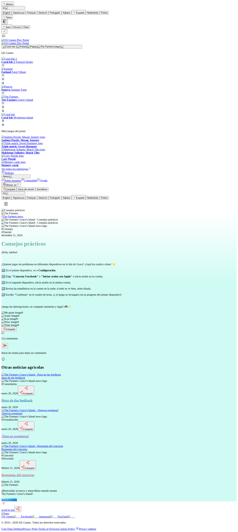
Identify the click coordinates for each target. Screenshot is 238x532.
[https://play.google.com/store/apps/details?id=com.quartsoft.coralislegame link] (3, 121)
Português (55, 12)
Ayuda (43, 180)
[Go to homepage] (119, 42)
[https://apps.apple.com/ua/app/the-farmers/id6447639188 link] (3, 111)
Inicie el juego (9, 499)
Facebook (26, 516)
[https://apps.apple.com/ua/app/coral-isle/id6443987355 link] (3, 125)
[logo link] (5, 513)
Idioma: (11, 185)
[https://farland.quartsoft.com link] (3, 75)
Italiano (66, 12)
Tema (8, 17)
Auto (8, 27)
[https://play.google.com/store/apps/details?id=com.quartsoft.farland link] (3, 79)
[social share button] (17, 509)
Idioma (9, 4)
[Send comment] (4, 346)
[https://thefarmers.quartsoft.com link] (3, 103)
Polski (104, 12)
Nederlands (92, 12)
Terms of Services (48, 528)
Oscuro (17, 27)
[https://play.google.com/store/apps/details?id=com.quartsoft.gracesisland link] (3, 107)
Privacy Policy (31, 528)
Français (31, 12)
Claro (26, 27)
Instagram (44, 516)
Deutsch (43, 12)
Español (80, 12)
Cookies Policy (67, 528)
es (4, 8)
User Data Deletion (12, 528)
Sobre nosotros (13, 180)
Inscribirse (42, 189)
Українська (18, 12)
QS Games (7, 516)
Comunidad (30, 180)
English (6, 12)
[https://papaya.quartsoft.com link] (3, 93)
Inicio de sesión (26, 189)
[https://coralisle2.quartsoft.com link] (3, 65)
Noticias (9, 172)
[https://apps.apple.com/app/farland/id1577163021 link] (3, 83)
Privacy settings (87, 528)
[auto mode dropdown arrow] (4, 21)
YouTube (62, 516)
